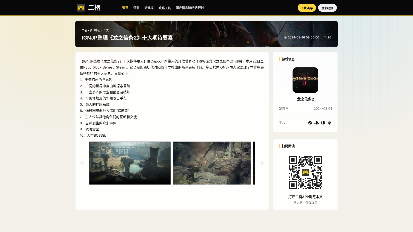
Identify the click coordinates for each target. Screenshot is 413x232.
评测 (136, 7)
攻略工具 (165, 8)
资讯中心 (95, 30)
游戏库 (149, 7)
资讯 (125, 7)
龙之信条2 (305, 99)
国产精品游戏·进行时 (190, 7)
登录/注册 (327, 8)
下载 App (307, 8)
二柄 (84, 30)
